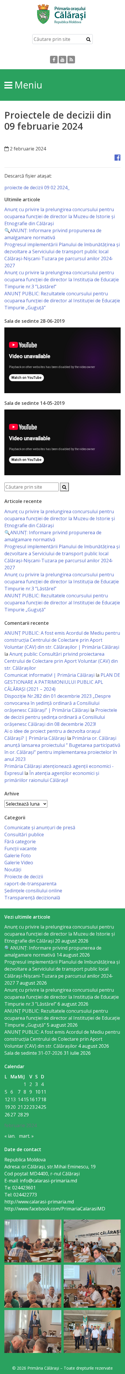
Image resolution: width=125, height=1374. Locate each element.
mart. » (26, 1136)
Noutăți (12, 869)
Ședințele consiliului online (33, 890)
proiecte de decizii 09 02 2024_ (36, 187)
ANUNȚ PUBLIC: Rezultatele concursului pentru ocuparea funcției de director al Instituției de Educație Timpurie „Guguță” (62, 300)
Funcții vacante (20, 848)
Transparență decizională (32, 897)
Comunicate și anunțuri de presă (39, 827)
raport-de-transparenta (30, 883)
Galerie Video (18, 862)
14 (20, 1099)
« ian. (9, 1136)
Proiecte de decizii (23, 876)
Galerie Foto (17, 855)
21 (20, 1107)
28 (20, 1114)
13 (13, 1099)
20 (13, 1107)
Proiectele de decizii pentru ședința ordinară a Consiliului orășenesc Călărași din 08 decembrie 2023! (60, 717)
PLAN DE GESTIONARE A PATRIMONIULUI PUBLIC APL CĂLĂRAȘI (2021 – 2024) (62, 682)
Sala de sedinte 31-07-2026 (33, 1053)
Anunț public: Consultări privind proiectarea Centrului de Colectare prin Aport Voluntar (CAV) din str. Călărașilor (61, 661)
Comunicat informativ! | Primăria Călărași (49, 675)
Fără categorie (20, 841)
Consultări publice (24, 834)
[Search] (88, 39)
